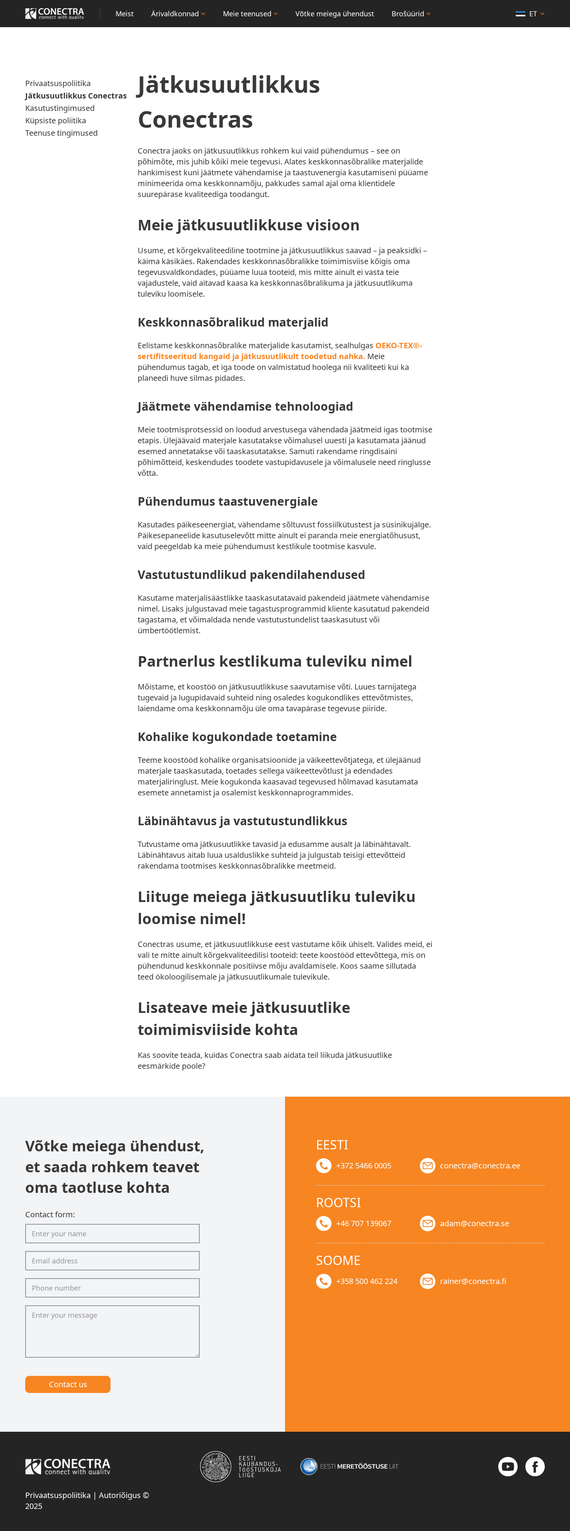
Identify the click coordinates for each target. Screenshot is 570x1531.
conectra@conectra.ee (480, 1165)
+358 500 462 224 (366, 1281)
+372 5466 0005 (363, 1165)
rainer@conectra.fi (473, 1281)
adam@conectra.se (474, 1223)
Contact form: (50, 1214)
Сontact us (68, 1384)
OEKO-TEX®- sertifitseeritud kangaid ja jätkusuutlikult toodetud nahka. (280, 350)
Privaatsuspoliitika (58, 1495)
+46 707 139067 (363, 1223)
